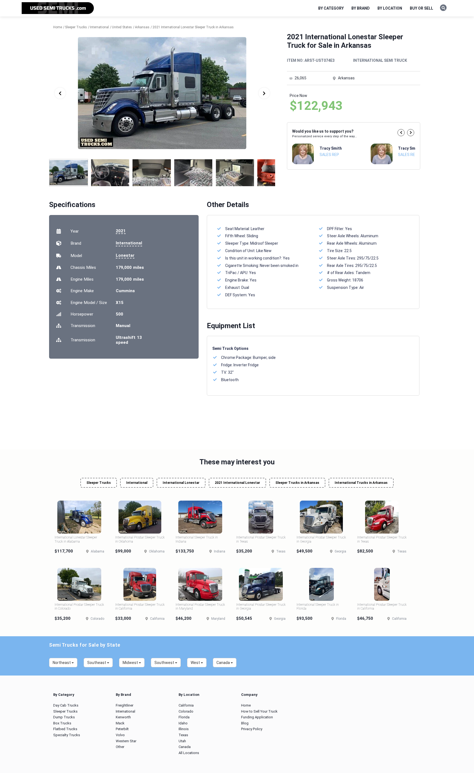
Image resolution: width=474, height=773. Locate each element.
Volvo (120, 735)
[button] (401, 132)
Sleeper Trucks (98, 483)
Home (246, 705)
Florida (184, 717)
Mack (120, 723)
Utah (182, 741)
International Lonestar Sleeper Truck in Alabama (76, 539)
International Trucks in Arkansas (361, 483)
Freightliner (124, 705)
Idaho (183, 723)
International (129, 243)
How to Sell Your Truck (259, 711)
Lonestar (125, 255)
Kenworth (123, 717)
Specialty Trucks (66, 735)
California (186, 705)
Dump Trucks (64, 717)
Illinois (184, 729)
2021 (121, 230)
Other (120, 747)
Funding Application (257, 717)
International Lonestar (181, 483)
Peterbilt (122, 729)
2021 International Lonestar (237, 483)
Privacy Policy (251, 729)
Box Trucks (62, 723)
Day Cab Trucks (65, 705)
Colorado (186, 711)
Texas (183, 735)
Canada (185, 747)
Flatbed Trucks (65, 729)
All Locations (189, 753)
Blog (245, 723)
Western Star (126, 741)
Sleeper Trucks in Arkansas (297, 483)
